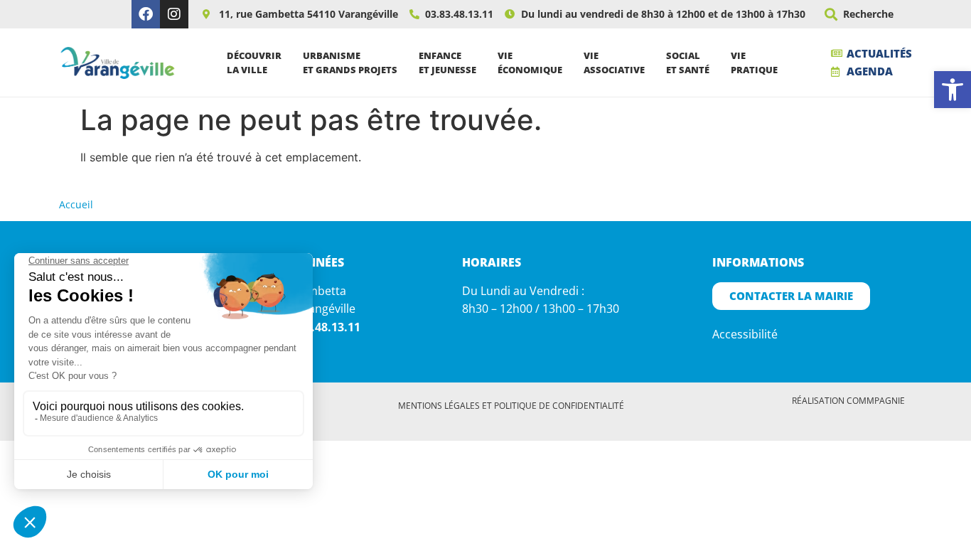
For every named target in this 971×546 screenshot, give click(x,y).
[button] (831, 14)
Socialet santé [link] (687, 62)
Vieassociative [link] (614, 62)
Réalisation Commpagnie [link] (848, 401)
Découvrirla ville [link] (254, 62)
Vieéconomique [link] (530, 62)
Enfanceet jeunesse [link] (447, 62)
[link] (952, 89)
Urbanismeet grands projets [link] (350, 62)
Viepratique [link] (754, 62)
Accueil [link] (76, 204)
